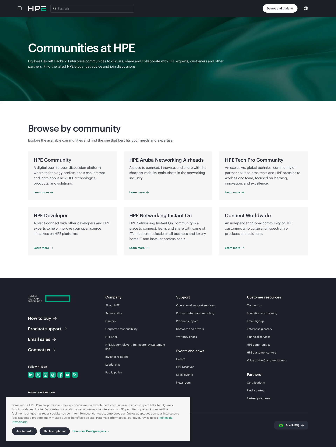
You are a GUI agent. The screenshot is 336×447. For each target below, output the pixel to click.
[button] (19, 8)
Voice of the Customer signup (266, 360)
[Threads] (53, 375)
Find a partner (256, 390)
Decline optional (54, 431)
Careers (110, 321)
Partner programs (258, 398)
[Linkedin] (31, 375)
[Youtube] (67, 375)
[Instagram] (45, 375)
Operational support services (195, 305)
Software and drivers (190, 329)
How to (39, 318)
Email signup (255, 321)
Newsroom (183, 382)
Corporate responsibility (121, 329)
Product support (187, 321)
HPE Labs (111, 336)
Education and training (262, 313)
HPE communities (258, 344)
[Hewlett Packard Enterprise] (37, 8)
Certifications (256, 382)
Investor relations (116, 356)
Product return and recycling (195, 313)
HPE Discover (185, 367)
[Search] (54, 8)
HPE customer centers (261, 352)
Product (44, 328)
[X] (38, 375)
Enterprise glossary (259, 329)
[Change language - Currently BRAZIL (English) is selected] (306, 8)
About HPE (112, 305)
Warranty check (186, 336)
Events (180, 359)
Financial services (258, 336)
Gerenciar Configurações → (90, 431)
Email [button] (39, 339)
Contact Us (254, 305)
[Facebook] (60, 375)
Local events (184, 374)
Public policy (113, 372)
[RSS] (75, 375)
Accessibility (113, 313)
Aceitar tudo (24, 431)
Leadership (112, 364)
